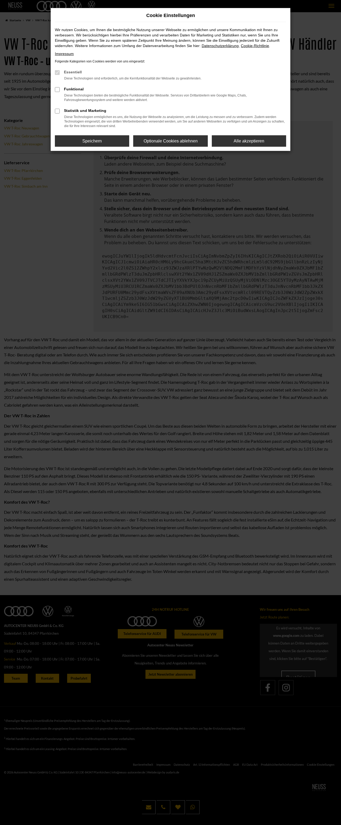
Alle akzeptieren (249, 141)
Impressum (64, 54)
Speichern (92, 141)
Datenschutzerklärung (220, 46)
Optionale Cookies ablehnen (171, 141)
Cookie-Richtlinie (255, 46)
